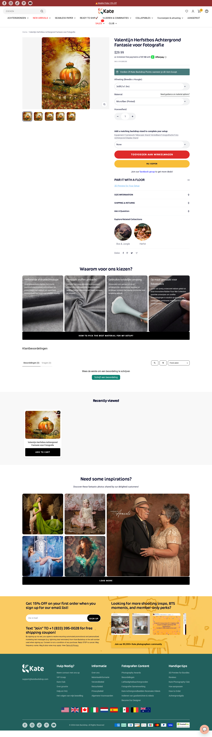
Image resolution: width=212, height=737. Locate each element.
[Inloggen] (193, 11)
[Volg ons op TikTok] (17, 3)
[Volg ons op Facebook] (4, 3)
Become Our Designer (131, 700)
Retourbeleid (97, 686)
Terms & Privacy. (72, 645)
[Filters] (163, 363)
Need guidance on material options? (175, 94)
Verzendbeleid (98, 682)
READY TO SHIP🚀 (89, 18)
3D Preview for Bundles (179, 673)
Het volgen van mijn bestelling (70, 696)
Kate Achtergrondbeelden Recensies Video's (141, 691)
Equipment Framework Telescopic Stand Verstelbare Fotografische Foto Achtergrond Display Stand (146, 136)
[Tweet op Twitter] (132, 253)
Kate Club (61, 682)
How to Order (175, 691)
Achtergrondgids (176, 696)
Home (24, 32)
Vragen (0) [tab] (46, 363)
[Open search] (154, 363)
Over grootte (62, 686)
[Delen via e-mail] (136, 253)
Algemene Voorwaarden (102, 696)
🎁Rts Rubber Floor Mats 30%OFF (106, 3)
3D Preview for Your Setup (126, 186)
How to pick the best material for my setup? (106, 335)
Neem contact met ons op (68, 673)
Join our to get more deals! (152, 171)
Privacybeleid (97, 691)
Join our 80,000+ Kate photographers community (138, 644)
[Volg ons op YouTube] (30, 3)
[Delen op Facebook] (123, 253)
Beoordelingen (128, 677)
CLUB (111, 23)
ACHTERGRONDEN (16, 18)
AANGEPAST (193, 18)
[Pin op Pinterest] (127, 253)
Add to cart (42, 452)
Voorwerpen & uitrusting (169, 18)
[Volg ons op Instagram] (11, 3)
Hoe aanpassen (176, 686)
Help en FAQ (62, 691)
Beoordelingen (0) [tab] (31, 363)
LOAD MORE (106, 580)
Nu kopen (152, 163)
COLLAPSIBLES (143, 18)
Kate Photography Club (179, 682)
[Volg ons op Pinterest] (24, 3)
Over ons (96, 673)
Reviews (172, 677)
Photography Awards (131, 673)
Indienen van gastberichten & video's (138, 696)
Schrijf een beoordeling (106, 377)
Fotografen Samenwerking (133, 686)
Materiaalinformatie (100, 677)
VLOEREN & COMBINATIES (116, 18)
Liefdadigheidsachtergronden (135, 682)
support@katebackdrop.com (35, 679)
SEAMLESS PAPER (64, 18)
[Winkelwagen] (199, 11)
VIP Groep (61, 677)
